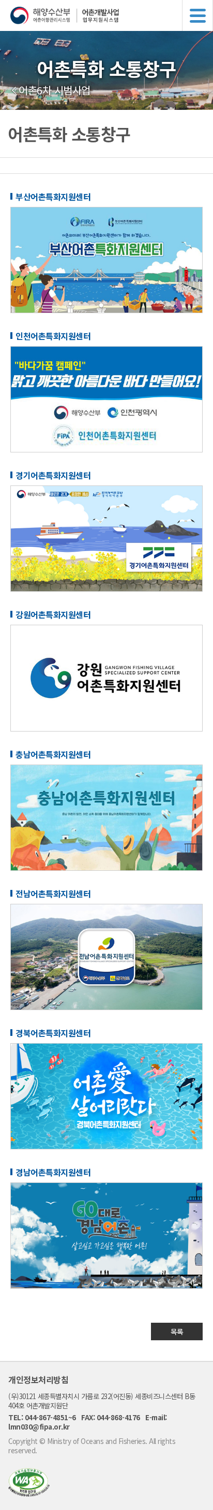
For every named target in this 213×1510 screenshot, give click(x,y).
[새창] (29, 1493)
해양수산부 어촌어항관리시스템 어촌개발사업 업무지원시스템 (111, 15)
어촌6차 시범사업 (54, 90)
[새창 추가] (106, 310)
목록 (177, 1331)
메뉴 (197, 15)
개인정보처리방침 (38, 1379)
